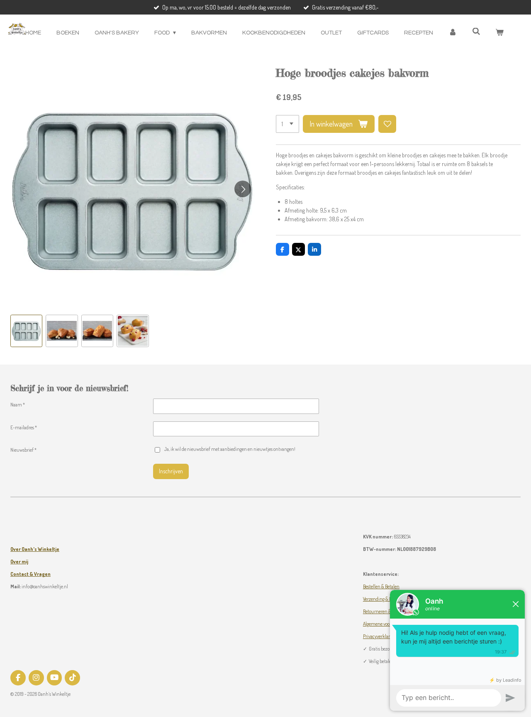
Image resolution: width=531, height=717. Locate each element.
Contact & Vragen (30, 574)
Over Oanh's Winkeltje (34, 549)
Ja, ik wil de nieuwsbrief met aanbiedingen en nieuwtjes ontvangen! (229, 449)
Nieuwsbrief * (23, 450)
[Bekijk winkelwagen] (499, 33)
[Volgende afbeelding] (242, 189)
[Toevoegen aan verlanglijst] (387, 124)
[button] (26, 331)
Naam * (17, 404)
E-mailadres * (23, 427)
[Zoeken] (476, 32)
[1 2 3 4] (287, 124)
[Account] (452, 33)
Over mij (19, 561)
